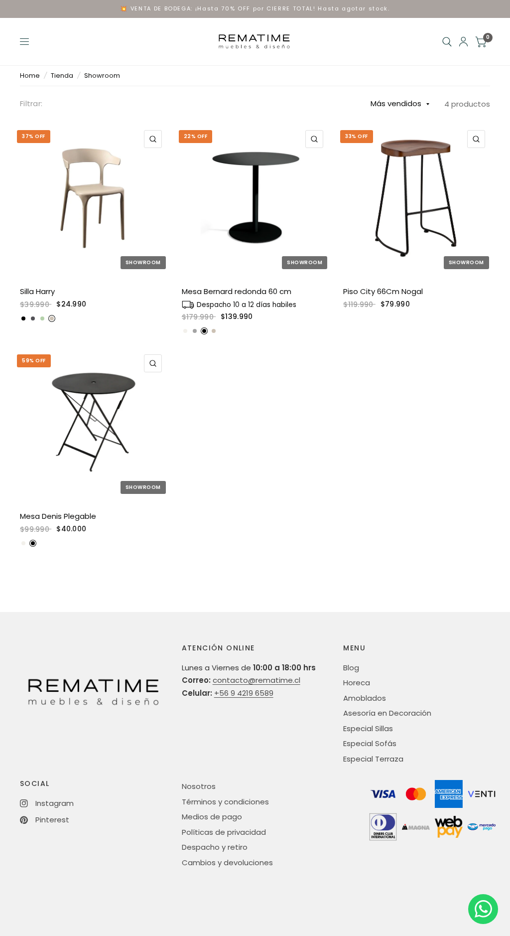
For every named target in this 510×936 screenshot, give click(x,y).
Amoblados (364, 698)
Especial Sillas (368, 728)
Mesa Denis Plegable (58, 516)
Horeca (356, 682)
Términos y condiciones (225, 801)
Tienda (62, 75)
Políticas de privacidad (224, 832)
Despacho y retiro (215, 847)
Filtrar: (31, 103)
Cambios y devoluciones (227, 862)
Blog (351, 667)
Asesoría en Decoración (387, 713)
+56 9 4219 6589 (243, 693)
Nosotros (199, 786)
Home (30, 75)
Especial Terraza (373, 759)
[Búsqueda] (447, 41)
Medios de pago (212, 816)
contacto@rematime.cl (256, 680)
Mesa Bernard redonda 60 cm (236, 291)
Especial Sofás (369, 743)
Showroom (102, 75)
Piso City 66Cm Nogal (383, 291)
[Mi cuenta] (463, 41)
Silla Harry (37, 291)
